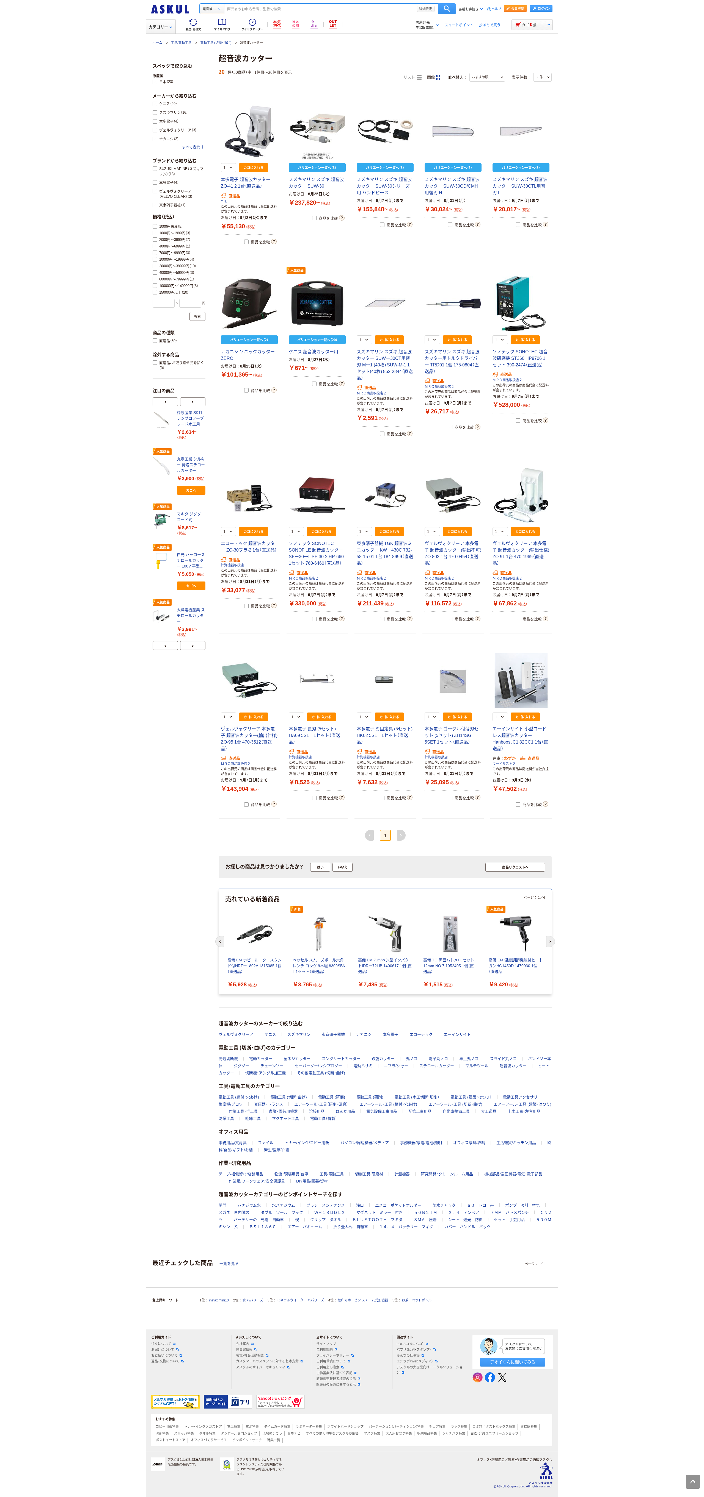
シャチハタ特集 (453, 1433)
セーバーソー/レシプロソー (318, 1066)
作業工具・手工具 (243, 1111)
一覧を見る (229, 1263)
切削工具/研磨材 (369, 1174)
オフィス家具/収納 (469, 1142)
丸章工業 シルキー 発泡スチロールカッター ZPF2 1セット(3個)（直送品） (191, 465)
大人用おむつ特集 (399, 1433)
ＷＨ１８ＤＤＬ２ (329, 1212)
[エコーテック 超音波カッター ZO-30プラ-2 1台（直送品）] (249, 495)
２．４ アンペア (463, 1212)
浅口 (360, 1205)
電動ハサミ (363, 1066)
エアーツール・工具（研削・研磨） (321, 1104)
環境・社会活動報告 (250, 1355)
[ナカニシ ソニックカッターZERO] (249, 303)
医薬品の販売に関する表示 (336, 1385)
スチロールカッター (436, 1066)
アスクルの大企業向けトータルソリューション (430, 1369)
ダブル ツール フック (282, 1212)
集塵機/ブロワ (231, 1104)
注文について (161, 1344)
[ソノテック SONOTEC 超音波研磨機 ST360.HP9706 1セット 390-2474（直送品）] (521, 303)
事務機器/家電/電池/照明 (421, 1142)
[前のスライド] (165, 401)
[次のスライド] (192, 401)
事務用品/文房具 (233, 1142)
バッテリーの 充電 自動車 (259, 1219)
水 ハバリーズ (253, 1300)
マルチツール (476, 1066)
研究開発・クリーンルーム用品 (447, 1174)
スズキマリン (298, 1034)
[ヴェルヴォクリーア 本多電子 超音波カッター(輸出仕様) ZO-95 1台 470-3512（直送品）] (249, 680)
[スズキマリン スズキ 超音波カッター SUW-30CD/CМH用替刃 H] (453, 131)
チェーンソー (272, 1066)
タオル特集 (207, 1433)
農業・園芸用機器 (283, 1111)
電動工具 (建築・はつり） (471, 1097)
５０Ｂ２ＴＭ (425, 1212)
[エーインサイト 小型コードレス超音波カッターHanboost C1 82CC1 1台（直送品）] (521, 680)
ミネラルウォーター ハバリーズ (300, 1300)
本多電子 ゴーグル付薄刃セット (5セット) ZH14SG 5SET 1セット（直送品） (452, 735)
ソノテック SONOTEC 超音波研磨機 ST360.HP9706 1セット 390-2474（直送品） (520, 358)
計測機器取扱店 (232, 565)
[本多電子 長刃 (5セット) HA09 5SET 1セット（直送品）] (317, 680)
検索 (447, 8)
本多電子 (390, 1034)
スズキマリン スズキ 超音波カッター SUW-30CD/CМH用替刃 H (452, 186)
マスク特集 (372, 1433)
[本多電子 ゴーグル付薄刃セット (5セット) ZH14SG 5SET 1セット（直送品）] (453, 680)
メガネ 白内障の (234, 1212)
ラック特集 (459, 1427)
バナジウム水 (249, 1205)
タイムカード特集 (277, 1427)
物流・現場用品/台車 (291, 1174)
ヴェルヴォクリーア (236, 1034)
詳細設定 (425, 8)
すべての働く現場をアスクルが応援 (332, 1433)
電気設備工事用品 (381, 1111)
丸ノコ (411, 1058)
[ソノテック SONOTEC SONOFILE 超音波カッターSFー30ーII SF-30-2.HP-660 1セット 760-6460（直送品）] (317, 495)
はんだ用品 (345, 1111)
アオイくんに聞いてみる (512, 1362)
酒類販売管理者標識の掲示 (336, 1379)
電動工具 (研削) (369, 1097)
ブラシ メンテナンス (325, 1205)
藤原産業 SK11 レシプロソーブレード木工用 (190, 418)
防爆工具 (226, 1118)
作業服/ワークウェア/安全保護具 (257, 1181)
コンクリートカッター (341, 1058)
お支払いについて (164, 1355)
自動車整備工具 (456, 1111)
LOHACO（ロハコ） (410, 1344)
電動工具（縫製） (323, 1118)
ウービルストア (504, 764)
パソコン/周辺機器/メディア (364, 1142)
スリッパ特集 (184, 1433)
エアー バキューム (304, 1227)
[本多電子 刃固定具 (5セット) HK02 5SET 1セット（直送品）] (385, 680)
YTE (224, 201)
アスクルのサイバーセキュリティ (260, 1367)
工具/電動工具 (181, 43)
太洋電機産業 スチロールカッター (191, 616)
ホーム (157, 43)
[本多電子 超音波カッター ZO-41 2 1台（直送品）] (249, 131)
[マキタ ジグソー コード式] (162, 521)
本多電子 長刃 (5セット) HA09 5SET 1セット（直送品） (314, 735)
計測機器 (402, 1174)
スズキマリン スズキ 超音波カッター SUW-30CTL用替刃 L (520, 186)
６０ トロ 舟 (480, 1205)
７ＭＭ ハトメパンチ (509, 1212)
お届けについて (162, 1350)
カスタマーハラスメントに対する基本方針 (267, 1361)
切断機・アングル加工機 (265, 1073)
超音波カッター (513, 1066)
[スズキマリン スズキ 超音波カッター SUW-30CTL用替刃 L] (521, 131)
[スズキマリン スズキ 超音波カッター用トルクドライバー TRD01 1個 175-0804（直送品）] (453, 303)
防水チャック (444, 1205)
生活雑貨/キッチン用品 (516, 1142)
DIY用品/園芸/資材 (312, 1181)
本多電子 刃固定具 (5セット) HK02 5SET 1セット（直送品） (385, 735)
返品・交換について (165, 1361)
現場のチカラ (272, 1433)
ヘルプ (496, 9)
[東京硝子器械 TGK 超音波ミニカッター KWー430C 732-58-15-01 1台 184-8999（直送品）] (385, 495)
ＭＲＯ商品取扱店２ (371, 393)
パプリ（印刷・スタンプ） (414, 1350)
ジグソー (241, 1066)
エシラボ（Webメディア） (415, 1361)
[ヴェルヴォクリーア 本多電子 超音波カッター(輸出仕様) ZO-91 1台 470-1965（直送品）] (521, 495)
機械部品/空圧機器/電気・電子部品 (513, 1174)
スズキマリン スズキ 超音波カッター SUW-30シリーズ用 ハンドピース (384, 186)
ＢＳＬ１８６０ (262, 1227)
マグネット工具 (285, 1118)
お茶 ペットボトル (416, 1300)
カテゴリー (158, 27)
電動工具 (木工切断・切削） (417, 1097)
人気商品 (297, 270)
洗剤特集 (162, 1433)
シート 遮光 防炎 (465, 1219)
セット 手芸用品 (509, 1219)
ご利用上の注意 (327, 1367)
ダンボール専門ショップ (239, 1433)
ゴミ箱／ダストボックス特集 (493, 1427)
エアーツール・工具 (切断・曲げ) (455, 1104)
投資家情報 (244, 1350)
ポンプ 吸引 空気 (522, 1205)
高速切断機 (228, 1058)
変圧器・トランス (268, 1104)
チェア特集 (437, 1427)
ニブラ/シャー (396, 1066)
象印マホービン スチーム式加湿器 (363, 1300)
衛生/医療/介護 (276, 1150)
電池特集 (252, 1427)
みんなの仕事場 (408, 1355)
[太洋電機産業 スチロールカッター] (162, 616)
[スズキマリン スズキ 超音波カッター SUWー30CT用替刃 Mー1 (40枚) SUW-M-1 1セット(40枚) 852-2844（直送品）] (385, 303)
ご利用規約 (324, 1350)
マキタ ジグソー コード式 (191, 517)
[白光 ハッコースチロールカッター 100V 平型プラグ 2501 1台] (162, 562)
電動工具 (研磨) (331, 1097)
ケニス (270, 1034)
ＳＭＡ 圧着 (425, 1219)
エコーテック (421, 1034)
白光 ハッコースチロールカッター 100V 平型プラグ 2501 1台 (191, 560)
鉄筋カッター (383, 1058)
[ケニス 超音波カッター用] (317, 303)
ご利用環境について (331, 1361)
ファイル (265, 1142)
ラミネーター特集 (309, 1427)
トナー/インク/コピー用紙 (307, 1142)
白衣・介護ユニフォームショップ (494, 1433)
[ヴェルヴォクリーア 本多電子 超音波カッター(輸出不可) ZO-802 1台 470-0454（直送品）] (453, 495)
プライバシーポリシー (332, 1355)
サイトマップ (326, 1344)
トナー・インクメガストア (203, 1427)
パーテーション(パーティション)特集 (396, 1427)
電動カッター (260, 1058)
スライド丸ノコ (503, 1058)
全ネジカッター (297, 1058)
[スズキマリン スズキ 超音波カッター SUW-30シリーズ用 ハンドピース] (385, 131)
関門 (222, 1205)
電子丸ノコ (438, 1058)
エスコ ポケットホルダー (398, 1205)
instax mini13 (219, 1300)
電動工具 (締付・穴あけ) (239, 1097)
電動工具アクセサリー (522, 1097)
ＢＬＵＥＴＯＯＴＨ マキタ (377, 1219)
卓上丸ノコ (469, 1058)
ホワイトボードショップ (345, 1427)
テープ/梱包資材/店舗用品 (241, 1174)
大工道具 (488, 1111)
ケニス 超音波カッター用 (313, 351)
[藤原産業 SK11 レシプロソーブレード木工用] (162, 419)
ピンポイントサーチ (247, 1440)
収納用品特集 (427, 1433)
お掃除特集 (529, 1427)
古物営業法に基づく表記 (334, 1373)
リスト (409, 77)
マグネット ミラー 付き (379, 1212)
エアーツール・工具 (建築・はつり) (522, 1104)
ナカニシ (364, 1034)
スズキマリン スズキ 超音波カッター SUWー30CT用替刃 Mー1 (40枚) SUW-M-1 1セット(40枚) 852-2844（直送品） (385, 364)
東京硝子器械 (333, 1034)
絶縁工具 (253, 1118)
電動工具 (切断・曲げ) (215, 43)
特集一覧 (273, 1440)
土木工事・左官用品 (524, 1111)
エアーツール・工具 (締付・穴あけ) (388, 1104)
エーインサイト (457, 1034)
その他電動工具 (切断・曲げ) (321, 1073)
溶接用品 (316, 1111)
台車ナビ (294, 1433)
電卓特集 (233, 1427)
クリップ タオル (325, 1219)
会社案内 (242, 1344)
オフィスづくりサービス (209, 1440)
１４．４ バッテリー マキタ (406, 1227)
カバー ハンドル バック (467, 1227)
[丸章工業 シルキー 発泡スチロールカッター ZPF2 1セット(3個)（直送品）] (162, 466)
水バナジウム (283, 1205)
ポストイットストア (170, 1440)
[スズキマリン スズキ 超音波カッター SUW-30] (317, 131)
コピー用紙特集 (167, 1427)
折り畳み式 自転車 (350, 1227)
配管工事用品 (419, 1111)
